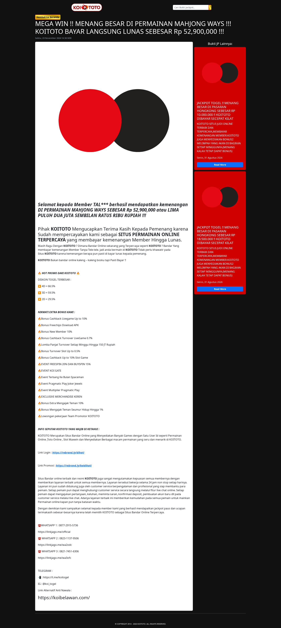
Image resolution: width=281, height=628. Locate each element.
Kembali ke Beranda (48, 17)
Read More (220, 164)
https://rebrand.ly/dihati (68, 452)
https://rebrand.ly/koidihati (74, 465)
